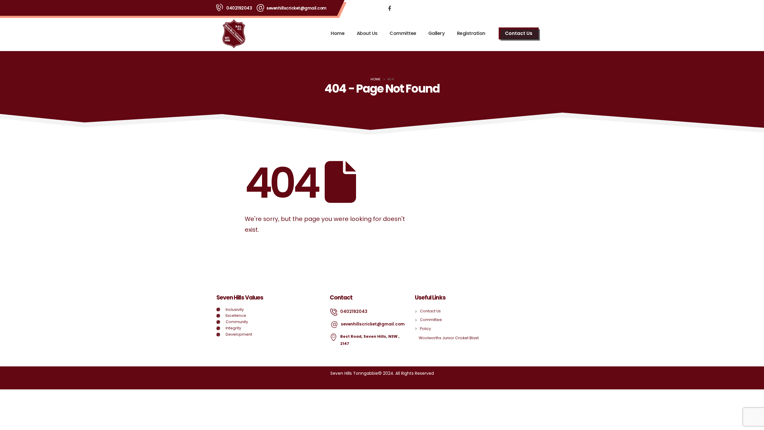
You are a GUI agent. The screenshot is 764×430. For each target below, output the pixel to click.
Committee (402, 33)
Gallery (436, 33)
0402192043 (239, 8)
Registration (471, 33)
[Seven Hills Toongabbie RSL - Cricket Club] (233, 33)
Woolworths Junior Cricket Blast (449, 337)
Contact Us (518, 33)
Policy (425, 328)
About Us (367, 33)
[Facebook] (389, 8)
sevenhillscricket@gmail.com (296, 8)
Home (337, 33)
